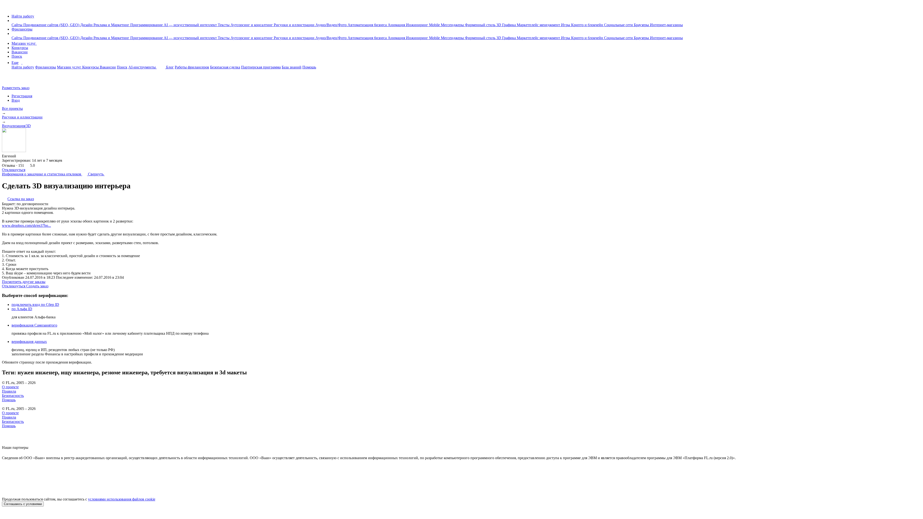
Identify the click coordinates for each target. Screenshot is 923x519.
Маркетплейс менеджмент (539, 25)
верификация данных (29, 342)
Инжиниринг (417, 25)
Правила (9, 391)
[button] (13, 21)
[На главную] (6, 8)
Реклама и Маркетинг (112, 25)
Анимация (397, 25)
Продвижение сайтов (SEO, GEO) (51, 25)
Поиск (17, 56)
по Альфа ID (22, 309)
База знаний (291, 67)
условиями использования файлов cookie (121, 499)
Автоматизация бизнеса (368, 25)
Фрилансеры (22, 29)
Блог (170, 67)
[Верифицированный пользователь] (20, 155)
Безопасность (13, 396)
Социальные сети (619, 25)
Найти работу (23, 16)
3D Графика (506, 25)
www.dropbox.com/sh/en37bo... (26, 225)
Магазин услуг (24, 43)
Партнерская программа (261, 67)
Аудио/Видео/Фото (331, 25)
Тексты (224, 25)
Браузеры (642, 25)
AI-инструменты (142, 67)
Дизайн (87, 25)
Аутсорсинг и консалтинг (252, 25)
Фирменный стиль (480, 25)
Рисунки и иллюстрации (294, 25)
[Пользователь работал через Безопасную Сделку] (28, 156)
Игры (566, 25)
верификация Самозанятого (34, 325)
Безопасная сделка (225, 67)
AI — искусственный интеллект (191, 25)
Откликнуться (13, 170)
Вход (16, 100)
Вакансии (20, 52)
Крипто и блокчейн (587, 25)
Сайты (17, 25)
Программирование (147, 25)
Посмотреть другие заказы (23, 282)
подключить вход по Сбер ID (35, 305)
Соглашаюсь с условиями (23, 504)
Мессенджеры (453, 25)
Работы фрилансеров (192, 67)
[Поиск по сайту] (15, 80)
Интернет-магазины (666, 25)
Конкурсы (20, 48)
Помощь (309, 67)
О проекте (10, 387)
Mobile (435, 25)
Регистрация (22, 96)
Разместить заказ (15, 88)
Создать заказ (37, 286)
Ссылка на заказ (20, 199)
